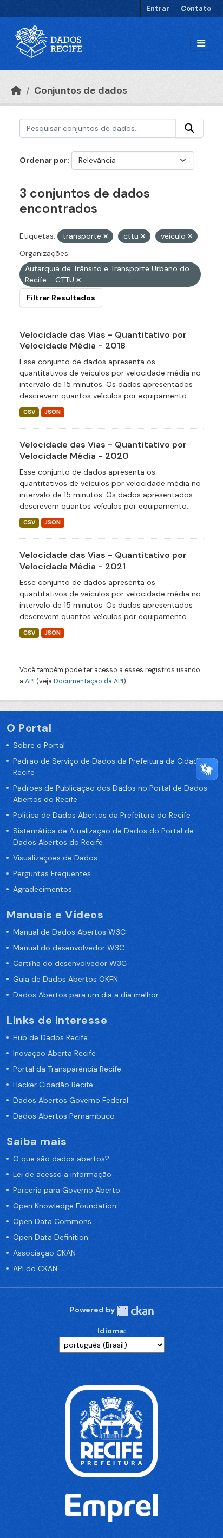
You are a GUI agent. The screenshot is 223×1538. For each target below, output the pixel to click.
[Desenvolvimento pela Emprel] (111, 1507)
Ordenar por (43, 160)
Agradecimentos (42, 889)
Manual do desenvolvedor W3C (68, 947)
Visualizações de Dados (55, 858)
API (30, 681)
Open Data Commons (52, 1221)
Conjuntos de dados (80, 90)
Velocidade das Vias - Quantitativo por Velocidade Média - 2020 (103, 450)
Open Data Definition (50, 1237)
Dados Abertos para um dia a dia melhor (86, 995)
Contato (196, 8)
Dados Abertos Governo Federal (70, 1100)
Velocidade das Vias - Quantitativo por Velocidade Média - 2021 (103, 560)
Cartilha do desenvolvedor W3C (70, 963)
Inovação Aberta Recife (54, 1053)
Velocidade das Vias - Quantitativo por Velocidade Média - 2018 (103, 340)
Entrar (157, 8)
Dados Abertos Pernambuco (64, 1116)
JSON (52, 412)
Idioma (110, 1331)
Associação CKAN (44, 1253)
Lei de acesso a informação (62, 1174)
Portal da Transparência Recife (67, 1069)
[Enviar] (189, 128)
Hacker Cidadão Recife (53, 1084)
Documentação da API (88, 681)
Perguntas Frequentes (52, 873)
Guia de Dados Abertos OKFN (65, 979)
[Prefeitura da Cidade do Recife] (111, 1430)
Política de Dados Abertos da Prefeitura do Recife (102, 815)
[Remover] (105, 236)
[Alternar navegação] (201, 43)
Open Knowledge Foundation (64, 1206)
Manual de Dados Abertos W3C (69, 932)
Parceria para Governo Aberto (66, 1190)
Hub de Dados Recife (50, 1037)
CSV (29, 412)
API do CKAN (35, 1268)
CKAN (135, 1311)
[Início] (16, 90)
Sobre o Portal (39, 745)
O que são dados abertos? (61, 1159)
